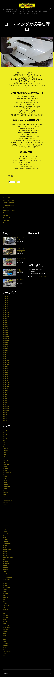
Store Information (7, 627)
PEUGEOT (5, 593)
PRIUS (4, 601)
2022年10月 (6, 386)
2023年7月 (5, 370)
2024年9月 (5, 342)
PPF (4, 599)
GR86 (4, 524)
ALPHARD (5, 450)
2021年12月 (6, 406)
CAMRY (5, 466)
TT (3, 637)
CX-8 (4, 490)
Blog (4, 223)
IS (3, 536)
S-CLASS (5, 609)
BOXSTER (5, 460)
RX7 (4, 607)
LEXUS (5, 547)
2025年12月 (6, 313)
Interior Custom (8, 205)
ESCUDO (5, 504)
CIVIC (4, 478)
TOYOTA (5, 635)
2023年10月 (6, 364)
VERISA (5, 647)
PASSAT (5, 591)
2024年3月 (5, 354)
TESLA (4, 633)
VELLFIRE (5, 645)
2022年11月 (6, 384)
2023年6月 (5, 372)
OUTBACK (5, 585)
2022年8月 (5, 390)
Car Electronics (8, 200)
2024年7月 (5, 346)
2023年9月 (5, 366)
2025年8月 (5, 320)
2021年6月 (5, 418)
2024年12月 (6, 336)
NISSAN (5, 573)
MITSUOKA (6, 563)
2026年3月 (5, 307)
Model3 (5, 565)
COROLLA (5, 484)
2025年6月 (5, 324)
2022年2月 (5, 402)
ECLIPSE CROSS (7, 500)
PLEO (4, 595)
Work (4, 657)
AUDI (4, 456)
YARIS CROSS (6, 663)
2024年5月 (5, 350)
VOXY (4, 653)
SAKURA (5, 615)
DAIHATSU (6, 492)
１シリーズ (5, 430)
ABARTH (5, 448)
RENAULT (5, 603)
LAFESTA (5, 541)
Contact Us (6, 218)
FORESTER (6, 520)
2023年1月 (5, 380)
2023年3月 (5, 376)
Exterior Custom (8, 203)
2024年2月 (5, 356)
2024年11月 (6, 338)
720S (4, 442)
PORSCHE (5, 597)
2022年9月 (5, 388)
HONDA (5, 532)
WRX (4, 659)
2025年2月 (5, 332)
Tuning (4, 639)
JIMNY (4, 538)
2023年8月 (5, 368)
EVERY (5, 508)
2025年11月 (6, 315)
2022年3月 (5, 400)
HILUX (4, 530)
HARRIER (5, 526)
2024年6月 (5, 348)
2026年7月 (5, 299)
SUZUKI (5, 631)
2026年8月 (5, 297)
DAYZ (4, 494)
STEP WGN (6, 625)
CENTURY (5, 476)
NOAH (4, 575)
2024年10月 (6, 340)
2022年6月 (5, 394)
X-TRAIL (5, 661)
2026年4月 (5, 305)
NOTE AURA (6, 579)
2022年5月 (5, 396)
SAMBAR (5, 617)
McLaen (5, 553)
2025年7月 (5, 322)
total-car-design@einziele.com (41, 277)
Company (6, 220)
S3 (3, 611)
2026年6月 (5, 301)
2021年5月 (5, 420)
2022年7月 (5, 392)
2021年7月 (5, 416)
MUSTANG (5, 569)
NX (3, 581)
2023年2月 (5, 378)
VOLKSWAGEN (7, 651)
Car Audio (6, 198)
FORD (4, 518)
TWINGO (5, 641)
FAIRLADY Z (6, 514)
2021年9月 (5, 412)
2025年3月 (5, 330)
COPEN (5, 482)
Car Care (5, 470)
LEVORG (5, 545)
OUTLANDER (6, 587)
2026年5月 (5, 303)
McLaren (5, 555)
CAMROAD (6, 464)
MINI (4, 559)
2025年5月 (5, 326)
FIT (3, 516)
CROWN (5, 488)
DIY (4, 498)
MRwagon (5, 567)
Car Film (5, 474)
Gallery (5, 215)
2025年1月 (5, 334)
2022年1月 (5, 404)
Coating (5, 480)
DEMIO (4, 496)
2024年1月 (5, 358)
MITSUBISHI (6, 561)
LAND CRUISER (7, 543)
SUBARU (5, 629)
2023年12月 (6, 360)
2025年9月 (5, 318)
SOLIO (4, 623)
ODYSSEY (5, 583)
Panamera (5, 589)
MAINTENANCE (7, 549)
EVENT (5, 506)
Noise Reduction (8, 210)
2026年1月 (5, 311)
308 (4, 436)
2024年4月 (5, 352)
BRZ (4, 462)
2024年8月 (5, 344)
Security (5, 619)
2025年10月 (6, 317)
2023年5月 (5, 374)
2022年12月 (6, 382)
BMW (4, 458)
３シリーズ (5, 438)
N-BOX (4, 571)
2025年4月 (5, 328)
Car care (5, 208)
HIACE (4, 528)
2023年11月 (6, 362)
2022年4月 (5, 398)
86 (3, 446)
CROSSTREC (6, 486)
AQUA (4, 454)
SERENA (5, 621)
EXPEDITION (6, 510)
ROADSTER (6, 605)
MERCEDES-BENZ (8, 557)
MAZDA (5, 551)
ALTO (4, 452)
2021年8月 (5, 414)
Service (5, 213)
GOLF (4, 522)
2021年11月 (6, 408)
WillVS (4, 655)
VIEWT (4, 649)
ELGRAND (5, 502)
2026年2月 (5, 309)
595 (4, 440)
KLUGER (5, 540)
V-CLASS (5, 643)
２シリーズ (5, 434)
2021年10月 (6, 410)
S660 (4, 613)
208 (4, 432)
